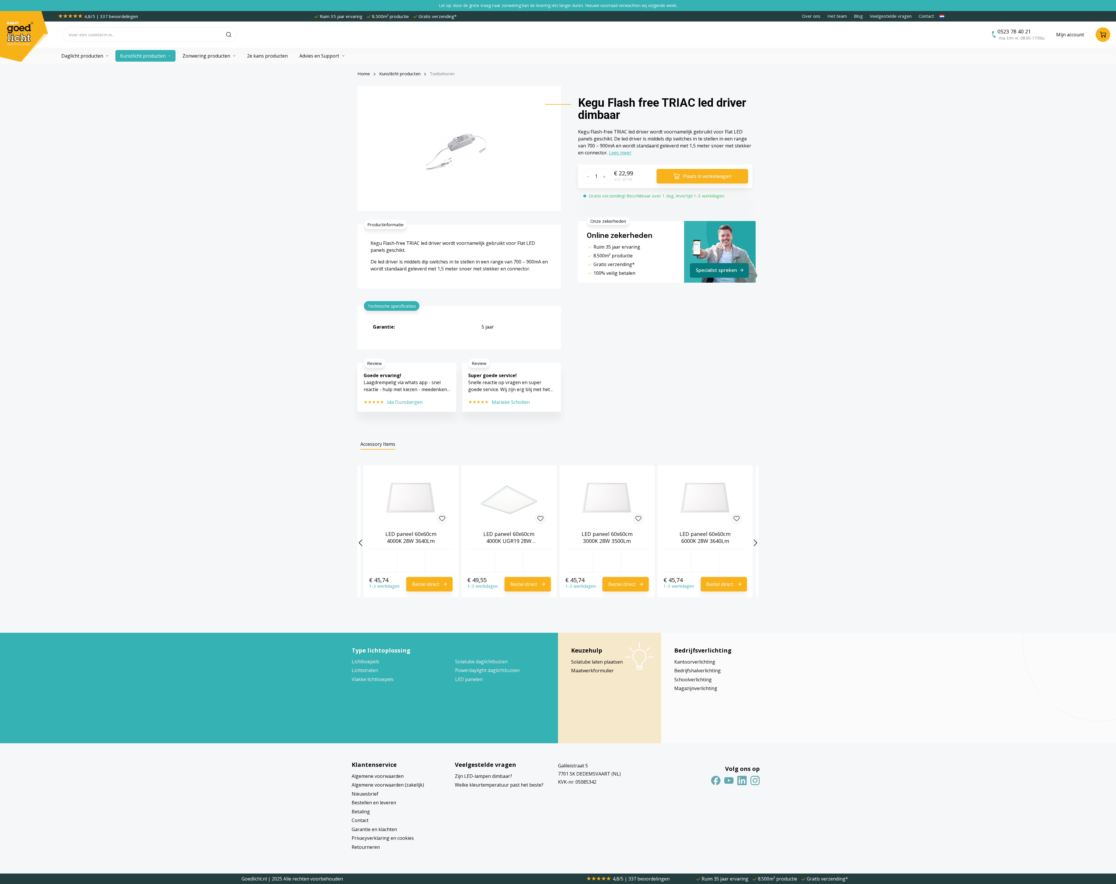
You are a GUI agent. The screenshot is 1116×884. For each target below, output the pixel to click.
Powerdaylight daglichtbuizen (487, 670)
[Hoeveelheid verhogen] (605, 176)
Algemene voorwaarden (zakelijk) (388, 785)
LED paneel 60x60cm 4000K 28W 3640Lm (411, 537)
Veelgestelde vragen (891, 16)
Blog (858, 16)
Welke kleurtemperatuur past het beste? (499, 785)
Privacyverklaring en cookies (383, 838)
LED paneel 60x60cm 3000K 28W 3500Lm (607, 537)
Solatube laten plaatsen (597, 662)
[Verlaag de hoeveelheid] (587, 176)
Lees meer (620, 152)
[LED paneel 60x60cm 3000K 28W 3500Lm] (607, 500)
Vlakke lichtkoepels (373, 679)
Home (363, 73)
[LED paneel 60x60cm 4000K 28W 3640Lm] (411, 500)
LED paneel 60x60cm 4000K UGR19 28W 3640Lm (508, 537)
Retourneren (366, 847)
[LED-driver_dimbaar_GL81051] (459, 149)
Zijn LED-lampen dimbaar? (483, 776)
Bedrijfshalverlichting (697, 670)
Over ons (811, 16)
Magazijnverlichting (695, 688)
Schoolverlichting (693, 679)
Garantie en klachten (374, 829)
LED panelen (469, 679)
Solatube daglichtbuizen (481, 661)
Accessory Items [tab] (377, 444)
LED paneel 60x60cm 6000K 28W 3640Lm (705, 537)
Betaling (361, 811)
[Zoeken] (231, 34)
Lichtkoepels (365, 661)
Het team (837, 16)
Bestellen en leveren (374, 802)
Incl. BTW (623, 179)
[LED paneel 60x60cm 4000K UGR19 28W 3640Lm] (509, 500)
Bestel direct (425, 584)
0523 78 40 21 (1014, 31)
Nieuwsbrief (365, 794)
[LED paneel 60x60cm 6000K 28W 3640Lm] (705, 500)
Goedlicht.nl (255, 879)
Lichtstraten (365, 670)
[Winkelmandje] (1103, 34)
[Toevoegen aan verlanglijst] (442, 519)
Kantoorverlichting (694, 662)
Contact (926, 16)
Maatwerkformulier (592, 670)
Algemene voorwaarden (378, 776)
